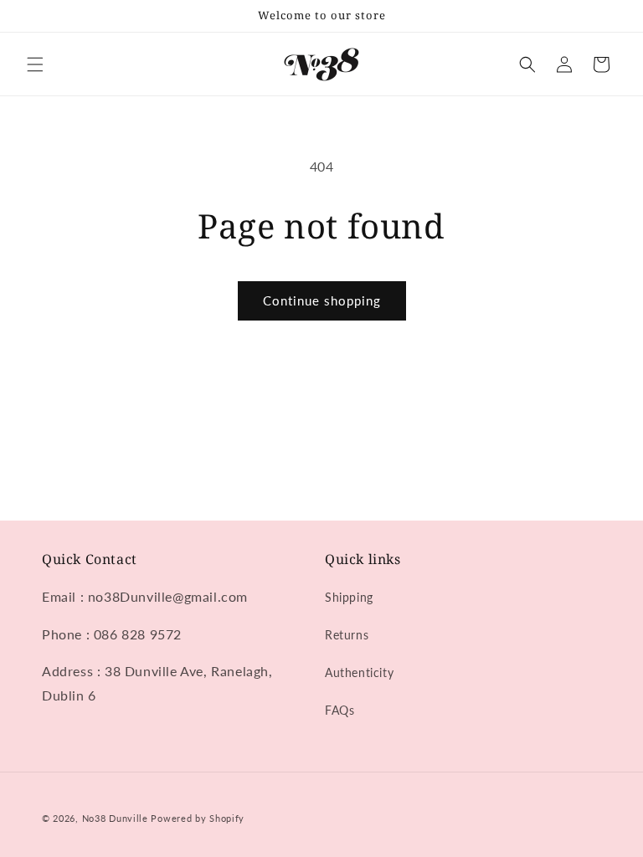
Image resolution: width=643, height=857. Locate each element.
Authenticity (359, 672)
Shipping (349, 597)
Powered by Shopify (197, 818)
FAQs (339, 710)
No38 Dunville (115, 818)
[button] (35, 64)
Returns (346, 635)
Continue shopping (322, 300)
